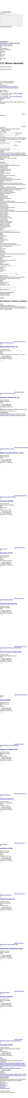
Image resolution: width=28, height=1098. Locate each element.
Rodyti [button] (11, 93)
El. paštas (18, 142)
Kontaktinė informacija (15, 1068)
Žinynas (7, 1068)
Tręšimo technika (21, 1065)
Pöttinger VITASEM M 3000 (9, 749)
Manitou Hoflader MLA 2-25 (9, 346)
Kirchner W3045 (5, 700)
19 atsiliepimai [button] (3, 48)
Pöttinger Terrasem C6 (7, 899)
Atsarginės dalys (12, 1065)
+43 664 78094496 (17, 93)
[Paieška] (11, 20)
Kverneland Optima (6, 1045)
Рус (3, 1071)
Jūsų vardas (19, 133)
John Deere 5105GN (6, 501)
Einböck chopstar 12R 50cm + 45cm (12, 453)
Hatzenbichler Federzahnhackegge (11, 948)
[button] (14, 34)
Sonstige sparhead (6, 996)
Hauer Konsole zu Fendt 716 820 (10, 652)
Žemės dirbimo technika (6, 1063)
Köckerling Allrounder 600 (8, 603)
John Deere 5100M (6, 848)
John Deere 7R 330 (6, 553)
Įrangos (18, 1064)
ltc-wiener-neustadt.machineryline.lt (9, 86)
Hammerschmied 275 (7, 799)
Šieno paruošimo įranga (18, 1063)
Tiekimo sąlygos (4, 1074)
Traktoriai (6, 1065)
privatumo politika (4, 154)
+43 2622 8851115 (17, 96)
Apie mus (2, 1068)
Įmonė (17, 134)
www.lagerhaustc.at (5, 97)
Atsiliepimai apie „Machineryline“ (14, 1075)
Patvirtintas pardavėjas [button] (6, 69)
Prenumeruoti (4, 412)
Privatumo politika (13, 1074)
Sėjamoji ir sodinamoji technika (8, 1064)
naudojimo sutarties (15, 154)
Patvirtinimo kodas (4, 150)
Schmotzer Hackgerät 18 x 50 (9, 397)
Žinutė (16, 145)
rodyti (2, 297)
